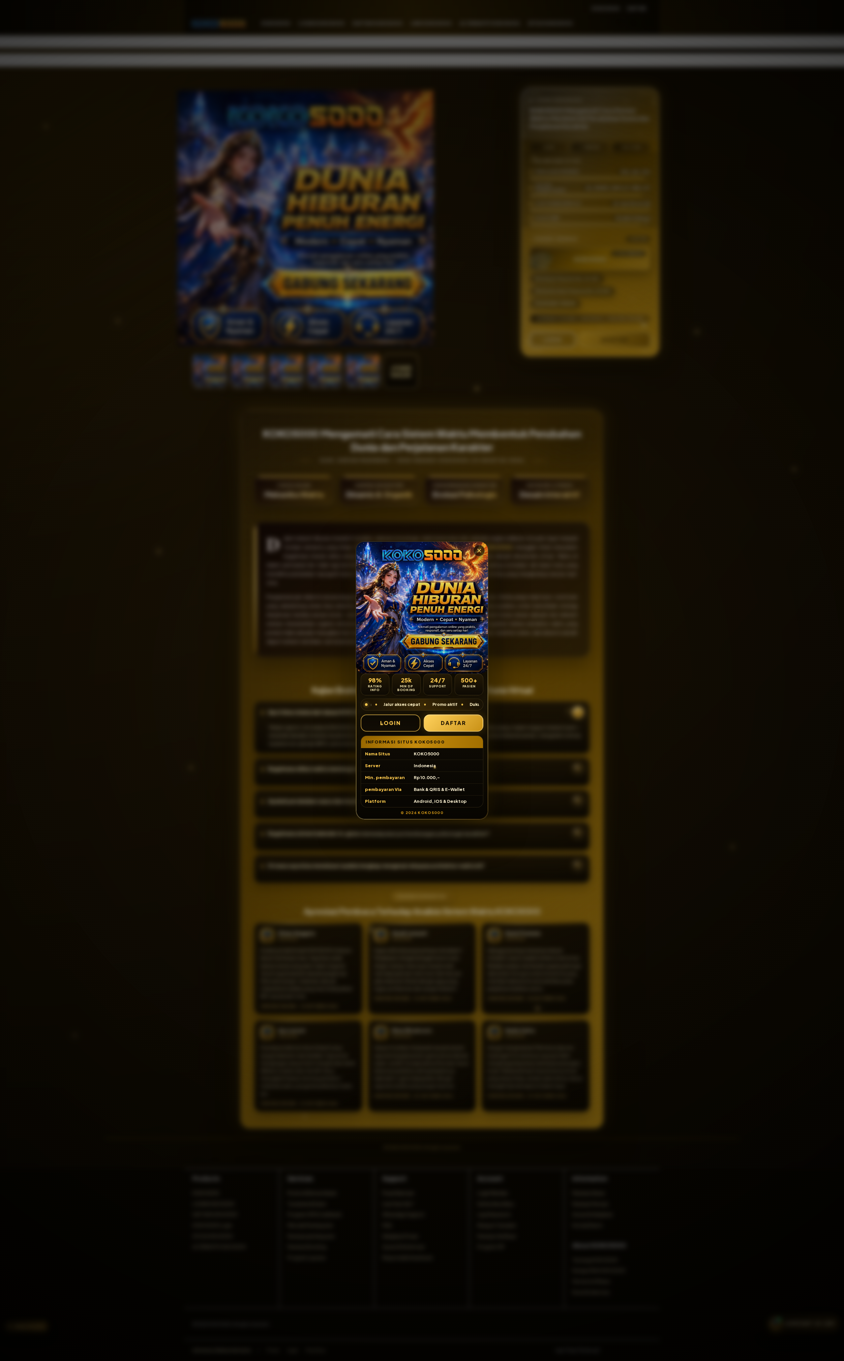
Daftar (454, 722)
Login (390, 722)
